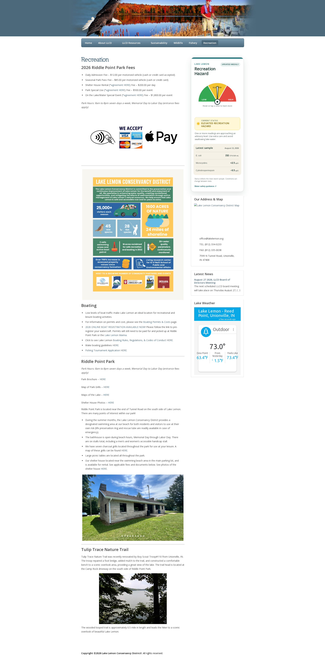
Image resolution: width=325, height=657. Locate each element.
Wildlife (178, 42)
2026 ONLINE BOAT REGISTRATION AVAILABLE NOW (115, 327)
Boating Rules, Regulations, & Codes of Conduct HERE (143, 340)
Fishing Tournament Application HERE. (106, 350)
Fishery (193, 42)
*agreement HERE (120, 85)
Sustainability (159, 42)
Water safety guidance (205, 186)
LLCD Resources (131, 42)
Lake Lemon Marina (116, 335)
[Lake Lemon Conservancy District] (159, 14)
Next (239, 274)
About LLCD (105, 42)
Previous (236, 274)
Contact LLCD (211, 49)
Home (88, 42)
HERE (115, 345)
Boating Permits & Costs (156, 322)
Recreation (209, 42)
